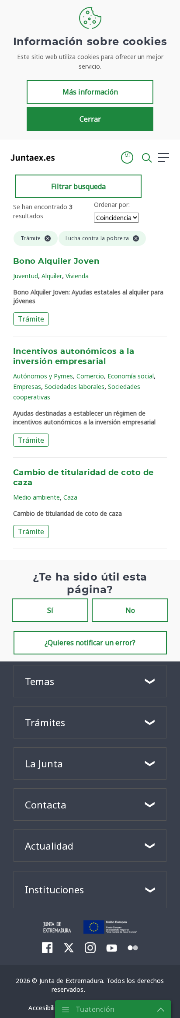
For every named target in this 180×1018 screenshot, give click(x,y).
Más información (90, 92)
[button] (127, 157)
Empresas (27, 386)
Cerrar (90, 119)
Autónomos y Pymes (43, 376)
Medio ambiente (36, 497)
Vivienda (77, 276)
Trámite (31, 319)
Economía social (130, 376)
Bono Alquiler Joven (56, 262)
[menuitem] (47, 947)
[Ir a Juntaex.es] (30, 157)
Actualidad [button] (49, 845)
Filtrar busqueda (78, 186)
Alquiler (52, 276)
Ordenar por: (112, 204)
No (130, 610)
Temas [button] (39, 681)
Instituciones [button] (54, 889)
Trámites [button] (45, 722)
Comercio (90, 376)
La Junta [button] (44, 763)
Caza (70, 497)
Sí (50, 610)
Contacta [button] (45, 804)
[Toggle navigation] (67, 157)
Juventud (25, 276)
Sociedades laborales (74, 386)
